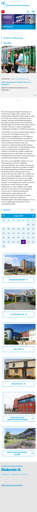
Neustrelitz (17, 384)
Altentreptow (17, 314)
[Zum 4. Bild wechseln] (19, 22)
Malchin (17, 349)
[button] (4, 21)
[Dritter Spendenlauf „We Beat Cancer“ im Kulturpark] (35, 95)
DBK (12, 79)
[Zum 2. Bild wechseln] (15, 22)
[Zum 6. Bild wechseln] (23, 22)
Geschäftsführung (22, 79)
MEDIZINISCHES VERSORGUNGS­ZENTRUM (17, 419)
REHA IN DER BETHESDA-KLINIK (17, 453)
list (34, 210)
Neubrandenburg (17, 280)
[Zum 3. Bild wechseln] (17, 22)
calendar (32, 210)
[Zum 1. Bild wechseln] (13, 22)
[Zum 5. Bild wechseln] (21, 22)
